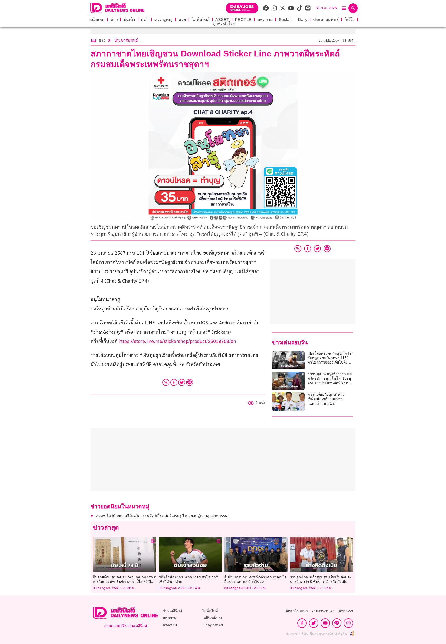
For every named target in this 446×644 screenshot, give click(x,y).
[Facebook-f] (302, 623)
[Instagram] (348, 623)
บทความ (265, 19)
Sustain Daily (293, 19)
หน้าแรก (97, 19)
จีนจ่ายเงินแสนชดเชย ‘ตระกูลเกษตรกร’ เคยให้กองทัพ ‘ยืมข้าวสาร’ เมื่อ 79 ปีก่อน (124, 581)
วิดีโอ (350, 19)
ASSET (222, 19)
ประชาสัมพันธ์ (326, 19)
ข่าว (114, 19)
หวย (182, 19)
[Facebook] (173, 382)
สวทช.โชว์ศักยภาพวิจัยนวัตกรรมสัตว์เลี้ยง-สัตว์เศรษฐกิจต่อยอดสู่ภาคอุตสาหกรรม (162, 516)
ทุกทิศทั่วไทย (224, 24)
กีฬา (145, 19)
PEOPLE (243, 19)
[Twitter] (181, 382)
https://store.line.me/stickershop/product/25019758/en (177, 341)
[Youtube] (325, 623)
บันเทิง (129, 19)
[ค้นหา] (353, 8)
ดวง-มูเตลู (163, 19)
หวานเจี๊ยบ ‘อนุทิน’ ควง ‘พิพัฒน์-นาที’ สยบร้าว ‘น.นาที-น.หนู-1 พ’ (325, 398)
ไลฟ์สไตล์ (201, 19)
